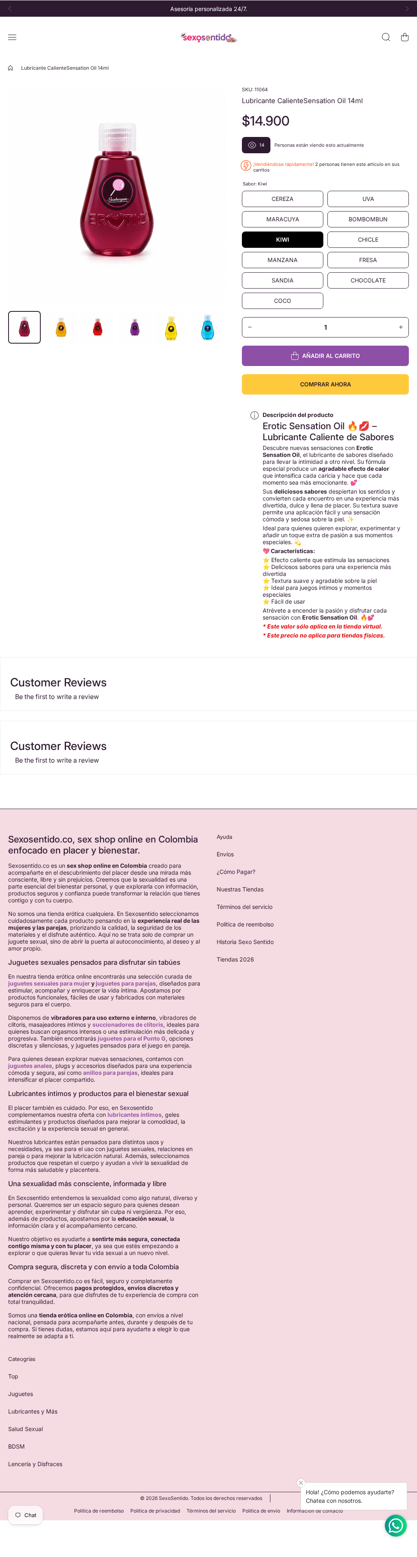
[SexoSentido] (208, 37)
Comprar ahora (325, 384)
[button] (12, 8)
